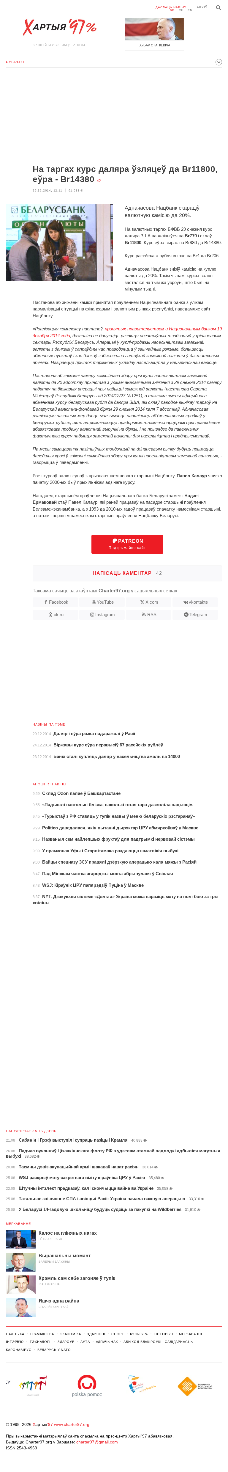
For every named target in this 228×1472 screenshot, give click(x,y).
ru (181, 10)
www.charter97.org (71, 1424)
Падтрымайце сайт (127, 544)
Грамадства (42, 1334)
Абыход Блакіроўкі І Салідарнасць (158, 1342)
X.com (151, 602)
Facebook (58, 602)
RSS (151, 614)
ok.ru (59, 614)
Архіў (202, 7)
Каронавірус (18, 1350)
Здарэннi (96, 1334)
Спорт (117, 1334)
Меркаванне (18, 1223)
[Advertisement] (114, 116)
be (172, 10)
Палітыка (15, 1334)
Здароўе (66, 1342)
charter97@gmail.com (97, 1442)
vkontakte (198, 602)
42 (99, 181)
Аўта (85, 1342)
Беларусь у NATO (54, 1350)
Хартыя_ (59, 27)
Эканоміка (70, 1334)
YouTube (105, 602)
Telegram (198, 614)
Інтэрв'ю (15, 1342)
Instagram (105, 614)
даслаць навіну (171, 7)
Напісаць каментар (127, 573)
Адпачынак (107, 1342)
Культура (139, 1334)
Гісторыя (163, 1334)
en (190, 10)
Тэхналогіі (41, 1342)
